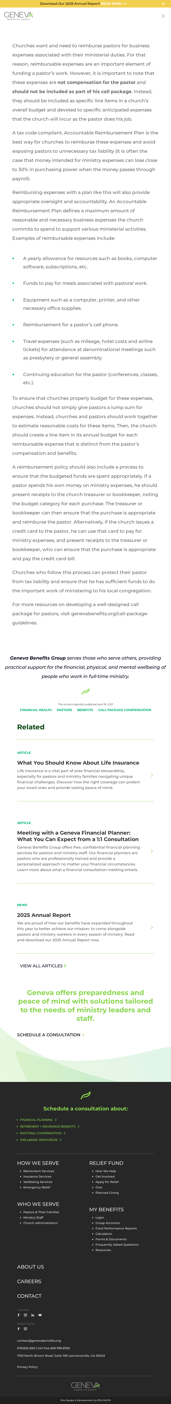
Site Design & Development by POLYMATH (85, 1400)
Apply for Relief (107, 1182)
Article (24, 753)
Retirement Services (38, 1171)
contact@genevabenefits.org (39, 1341)
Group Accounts (108, 1223)
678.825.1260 (26, 1348)
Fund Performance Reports (116, 1228)
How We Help (106, 1171)
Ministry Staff (33, 1217)
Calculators (104, 1234)
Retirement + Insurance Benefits (47, 1126)
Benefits (85, 710)
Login (100, 1217)
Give (99, 1187)
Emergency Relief (36, 1187)
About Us (30, 1267)
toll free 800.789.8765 (54, 1348)
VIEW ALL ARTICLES (41, 965)
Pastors (64, 710)
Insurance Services (37, 1176)
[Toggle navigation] (163, 16)
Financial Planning (36, 1120)
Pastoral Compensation (41, 1133)
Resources (103, 1250)
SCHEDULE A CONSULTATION (48, 1034)
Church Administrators (40, 1223)
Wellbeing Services (37, 1182)
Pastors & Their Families (41, 1212)
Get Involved (105, 1176)
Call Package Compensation (124, 710)
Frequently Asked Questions (117, 1244)
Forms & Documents (111, 1239)
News (22, 905)
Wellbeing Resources (39, 1140)
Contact (29, 1296)
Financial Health (36, 710)
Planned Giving (107, 1193)
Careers (29, 1281)
